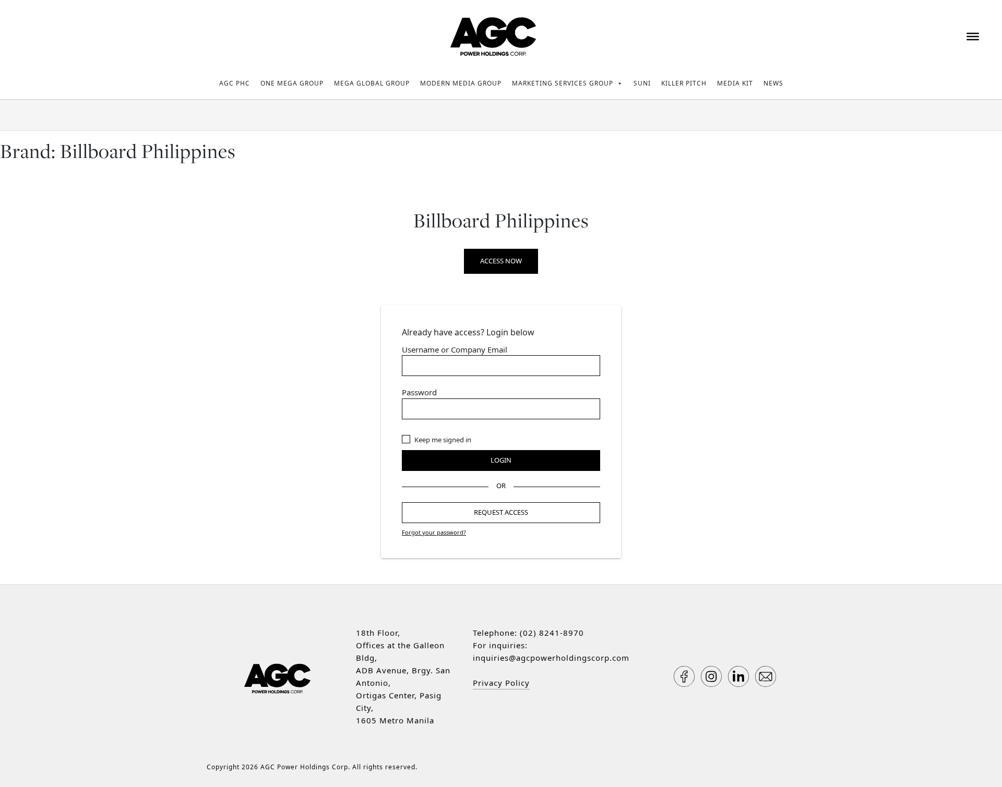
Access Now (501, 260)
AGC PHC (234, 83)
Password (419, 392)
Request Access (501, 512)
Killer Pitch (684, 83)
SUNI (642, 83)
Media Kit (735, 83)
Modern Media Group (461, 83)
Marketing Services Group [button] (562, 83)
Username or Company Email (454, 349)
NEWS (773, 83)
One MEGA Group (292, 83)
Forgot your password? (434, 532)
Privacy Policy (501, 682)
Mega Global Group (372, 83)
